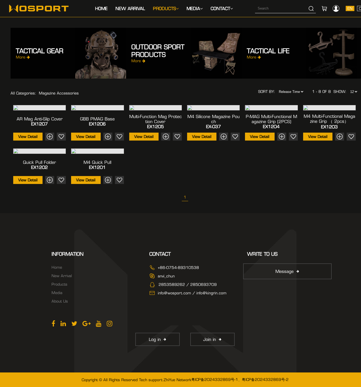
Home (101, 8)
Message (284, 271)
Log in (155, 339)
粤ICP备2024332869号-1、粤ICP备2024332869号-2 (240, 379)
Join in (209, 339)
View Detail (28, 136)
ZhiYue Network (177, 379)
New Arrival (130, 8)
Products (164, 8)
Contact (220, 8)
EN (350, 8)
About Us (60, 301)
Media (193, 8)
